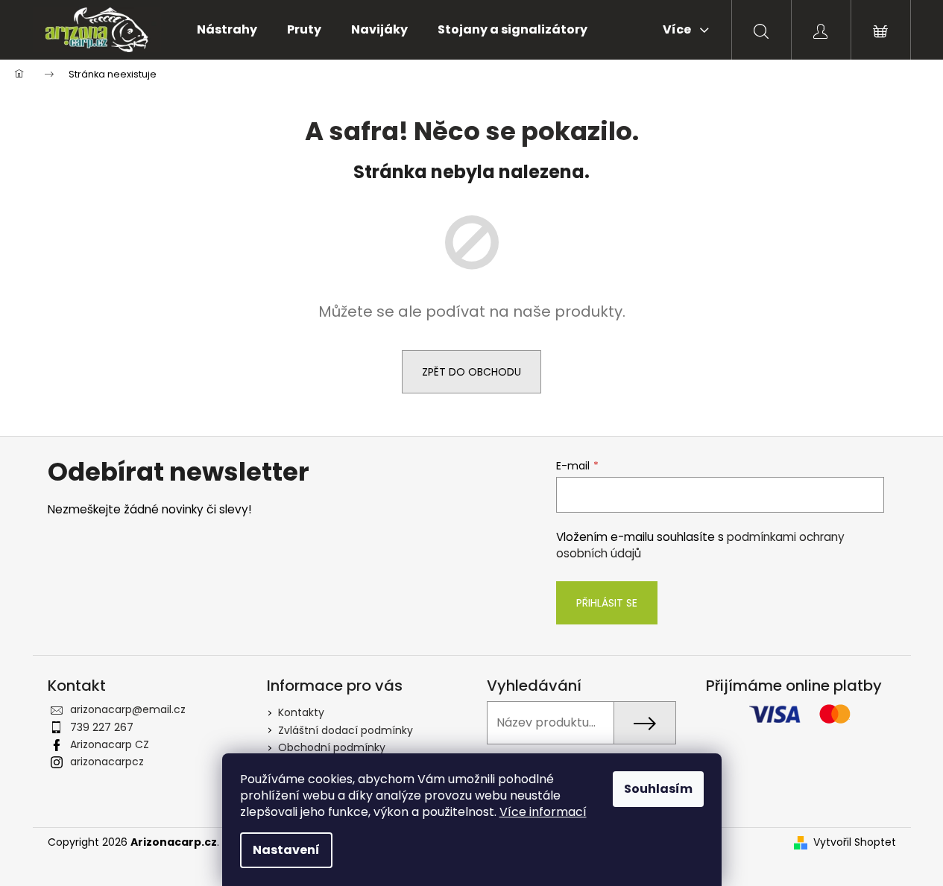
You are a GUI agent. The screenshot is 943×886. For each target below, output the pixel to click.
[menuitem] (227, 30)
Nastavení (286, 849)
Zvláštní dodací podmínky (345, 730)
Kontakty (301, 712)
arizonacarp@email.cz (128, 709)
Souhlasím (658, 788)
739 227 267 (101, 727)
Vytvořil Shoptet (854, 842)
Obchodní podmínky (331, 747)
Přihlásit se (606, 602)
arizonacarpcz (107, 761)
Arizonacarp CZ (109, 744)
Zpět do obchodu (471, 371)
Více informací (543, 811)
